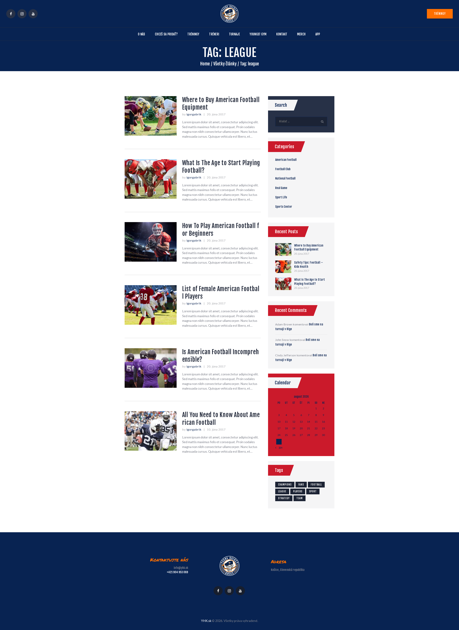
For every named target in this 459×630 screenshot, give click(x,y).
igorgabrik (194, 114)
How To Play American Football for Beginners (220, 229)
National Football (285, 178)
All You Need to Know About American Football (221, 418)
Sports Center (283, 206)
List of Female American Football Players (220, 292)
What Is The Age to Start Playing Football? (221, 166)
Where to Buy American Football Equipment (221, 103)
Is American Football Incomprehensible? (220, 355)
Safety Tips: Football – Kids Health (308, 264)
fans (301, 484)
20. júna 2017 (216, 114)
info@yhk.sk (181, 568)
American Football (286, 160)
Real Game (281, 188)
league (282, 491)
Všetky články (224, 63)
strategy (284, 498)
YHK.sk (206, 621)
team (299, 498)
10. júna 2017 (216, 429)
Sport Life (281, 197)
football (316, 484)
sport (313, 491)
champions (285, 484)
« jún (279, 447)
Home (205, 63)
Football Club (282, 169)
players (297, 491)
